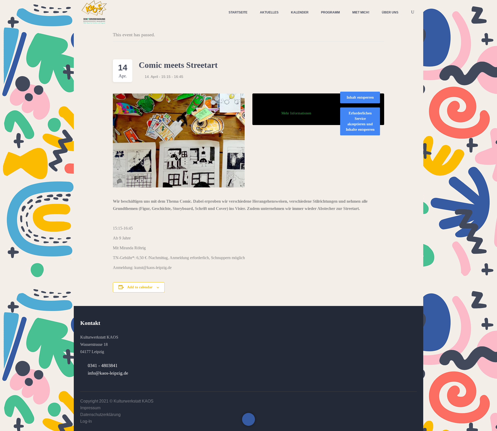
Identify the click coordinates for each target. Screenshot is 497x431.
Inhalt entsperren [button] (360, 97)
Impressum (90, 408)
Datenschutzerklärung (100, 414)
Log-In (86, 421)
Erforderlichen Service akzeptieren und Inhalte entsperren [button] (360, 121)
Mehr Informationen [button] (296, 113)
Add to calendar (139, 287)
